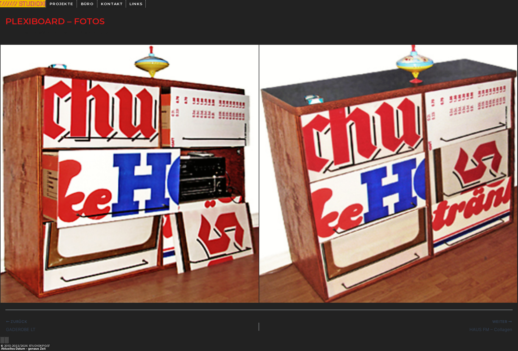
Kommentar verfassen (28, 32)
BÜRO (87, 4)
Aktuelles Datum (13, 348)
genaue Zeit (37, 348)
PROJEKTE (61, 4)
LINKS (136, 4)
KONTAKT (112, 4)
